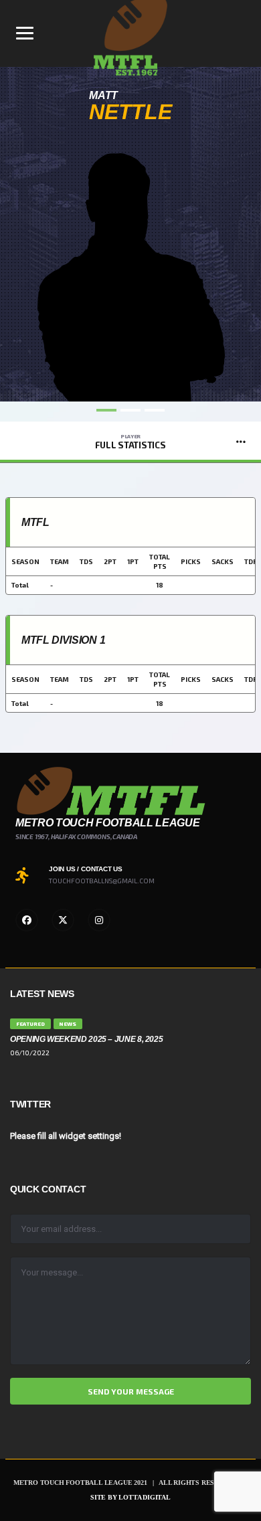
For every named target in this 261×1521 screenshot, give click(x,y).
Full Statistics (130, 441)
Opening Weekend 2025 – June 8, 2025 (86, 1039)
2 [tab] (130, 410)
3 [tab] (155, 410)
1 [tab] (106, 410)
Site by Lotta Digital (130, 1497)
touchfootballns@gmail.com (102, 881)
